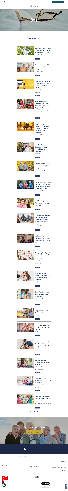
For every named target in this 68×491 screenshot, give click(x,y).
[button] (58, 2)
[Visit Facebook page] (48, 456)
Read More (37, 58)
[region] (29, 484)
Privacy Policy (63, 461)
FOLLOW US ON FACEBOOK (35, 449)
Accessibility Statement (62, 463)
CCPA (65, 464)
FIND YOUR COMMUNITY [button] (34, 432)
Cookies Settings (45, 486)
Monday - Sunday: (5, 466)
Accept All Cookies (45, 483)
